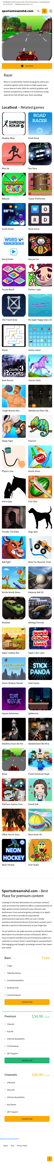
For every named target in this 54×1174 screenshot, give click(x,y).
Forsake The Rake (10, 531)
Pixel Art (32, 440)
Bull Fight (6, 562)
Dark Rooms (8, 380)
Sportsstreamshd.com (17, 11)
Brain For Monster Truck (39, 562)
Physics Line (7, 471)
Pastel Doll (33, 804)
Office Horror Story (11, 834)
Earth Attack (8, 228)
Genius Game (34, 350)
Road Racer (33, 138)
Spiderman (33, 713)
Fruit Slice (32, 501)
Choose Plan (27, 1002)
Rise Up (5, 168)
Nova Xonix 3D (35, 834)
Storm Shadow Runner (12, 683)
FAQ (12, 1145)
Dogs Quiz (33, 531)
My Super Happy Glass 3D (40, 319)
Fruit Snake (33, 864)
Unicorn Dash (34, 380)
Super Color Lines (36, 652)
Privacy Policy (22, 1145)
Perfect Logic (34, 289)
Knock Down (34, 471)
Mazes (5, 350)
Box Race (32, 168)
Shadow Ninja (8, 138)
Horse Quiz (7, 501)
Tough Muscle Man (10, 410)
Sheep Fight (7, 440)
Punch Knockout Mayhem (40, 773)
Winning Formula (36, 622)
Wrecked (6, 622)
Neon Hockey (8, 864)
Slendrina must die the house (15, 743)
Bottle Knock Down (11, 592)
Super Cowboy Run (10, 652)
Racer (4, 773)
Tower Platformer (36, 198)
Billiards (5, 198)
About (5, 1145)
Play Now (29, 66)
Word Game (33, 228)
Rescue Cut (33, 259)
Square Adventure (10, 713)
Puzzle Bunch (8, 289)
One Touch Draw (9, 319)
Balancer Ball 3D (35, 592)
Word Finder (7, 259)
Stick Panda (33, 683)
